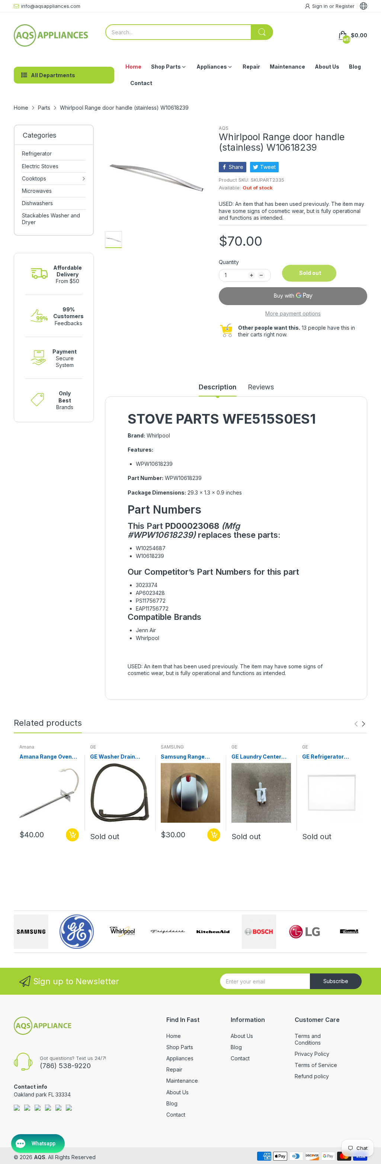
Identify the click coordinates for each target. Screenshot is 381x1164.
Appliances (179, 1058)
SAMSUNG (172, 747)
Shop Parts (179, 1047)
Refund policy (312, 1076)
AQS (223, 128)
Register (345, 6)
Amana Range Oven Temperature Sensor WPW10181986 (47, 756)
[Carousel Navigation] (359, 724)
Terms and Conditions (308, 1039)
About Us (177, 1092)
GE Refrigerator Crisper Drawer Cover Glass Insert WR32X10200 (331, 756)
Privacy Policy (312, 1054)
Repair (174, 1069)
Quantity (229, 262)
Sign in (320, 6)
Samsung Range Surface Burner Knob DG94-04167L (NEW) (189, 756)
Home (173, 1036)
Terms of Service (316, 1065)
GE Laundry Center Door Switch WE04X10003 (256, 756)
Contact (175, 1114)
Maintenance (182, 1080)
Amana (26, 747)
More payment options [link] (293, 313)
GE (93, 747)
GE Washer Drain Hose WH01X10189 (115, 756)
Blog (171, 1103)
